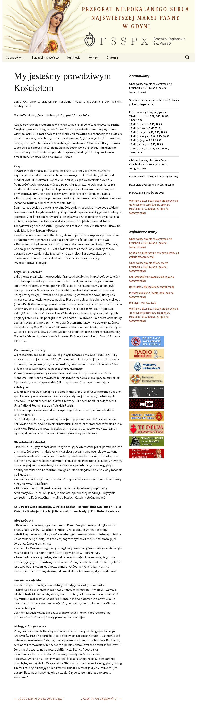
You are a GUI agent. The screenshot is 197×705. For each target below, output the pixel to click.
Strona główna (15, 57)
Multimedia (73, 57)
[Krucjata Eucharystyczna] (146, 378)
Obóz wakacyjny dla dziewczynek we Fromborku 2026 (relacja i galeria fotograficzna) (150, 243)
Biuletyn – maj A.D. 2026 (142, 302)
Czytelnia (112, 57)
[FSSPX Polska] (146, 403)
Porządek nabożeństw (45, 57)
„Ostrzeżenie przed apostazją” (38, 698)
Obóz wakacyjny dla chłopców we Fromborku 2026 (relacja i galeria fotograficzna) (148, 267)
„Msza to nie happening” (101, 698)
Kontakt (93, 57)
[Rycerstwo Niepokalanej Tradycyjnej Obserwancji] (146, 366)
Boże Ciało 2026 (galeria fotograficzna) (151, 287)
